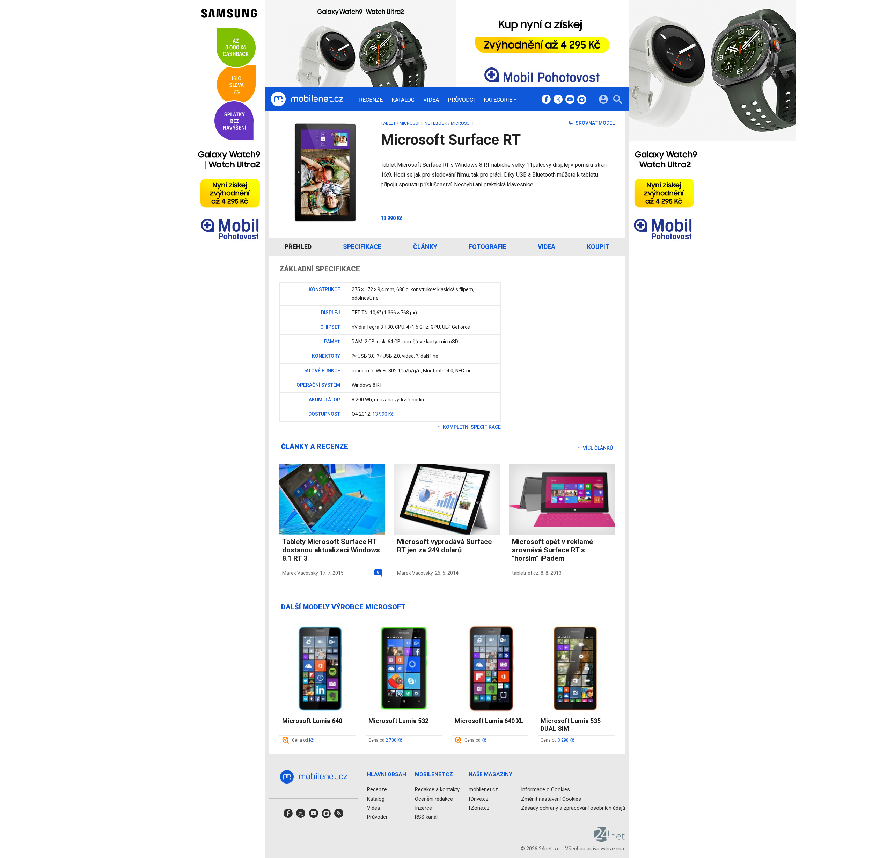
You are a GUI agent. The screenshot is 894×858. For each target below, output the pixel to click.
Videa (431, 100)
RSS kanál (426, 817)
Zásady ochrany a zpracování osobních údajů (573, 808)
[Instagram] (582, 100)
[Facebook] (546, 100)
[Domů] (307, 99)
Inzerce (423, 808)
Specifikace (362, 246)
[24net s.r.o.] (609, 839)
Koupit (598, 246)
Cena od (303, 740)
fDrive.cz (479, 798)
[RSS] (338, 815)
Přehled (298, 246)
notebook (436, 123)
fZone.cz (479, 808)
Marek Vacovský (300, 573)
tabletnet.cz (525, 573)
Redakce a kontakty (437, 789)
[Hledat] (618, 100)
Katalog (403, 100)
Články (425, 246)
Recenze (371, 100)
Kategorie (498, 99)
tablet (388, 123)
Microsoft (411, 123)
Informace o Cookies (545, 789)
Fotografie (487, 246)
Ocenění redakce (434, 798)
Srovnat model (594, 123)
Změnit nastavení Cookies (551, 798)
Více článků (597, 448)
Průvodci (461, 100)
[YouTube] (570, 100)
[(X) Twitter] (558, 100)
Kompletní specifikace (471, 427)
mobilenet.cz (483, 789)
